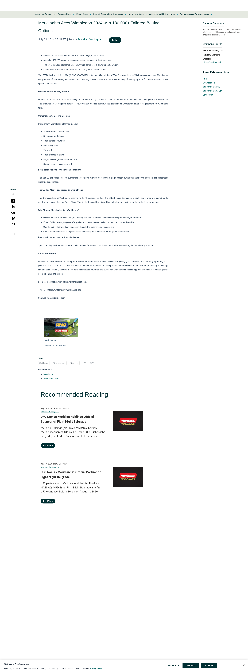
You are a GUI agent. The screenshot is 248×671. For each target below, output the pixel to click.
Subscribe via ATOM (212, 91)
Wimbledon (74, 363)
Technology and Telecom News (194, 14)
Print (205, 79)
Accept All (209, 665)
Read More (48, 445)
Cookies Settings (172, 665)
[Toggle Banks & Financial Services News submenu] (125, 14)
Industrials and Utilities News (162, 14)
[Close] (244, 665)
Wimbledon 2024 (59, 363)
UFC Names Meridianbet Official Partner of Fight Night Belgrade (71, 474)
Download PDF (210, 83)
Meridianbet (50, 340)
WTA (92, 363)
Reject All (191, 665)
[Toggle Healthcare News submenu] (146, 14)
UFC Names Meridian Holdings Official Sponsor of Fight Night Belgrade (67, 419)
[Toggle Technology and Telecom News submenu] (211, 14)
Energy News (82, 14)
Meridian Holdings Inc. (50, 411)
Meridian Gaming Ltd (90, 39)
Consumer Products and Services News (53, 14)
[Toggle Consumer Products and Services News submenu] (73, 14)
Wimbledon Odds (51, 378)
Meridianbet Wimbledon (55, 345)
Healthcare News (136, 14)
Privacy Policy (96, 668)
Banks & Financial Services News (108, 14)
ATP (84, 363)
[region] (124, 665)
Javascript (208, 95)
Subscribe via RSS (211, 87)
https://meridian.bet (212, 62)
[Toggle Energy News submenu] (90, 14)
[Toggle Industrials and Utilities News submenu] (177, 14)
